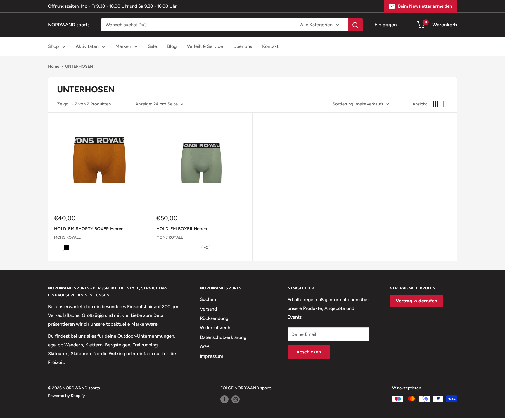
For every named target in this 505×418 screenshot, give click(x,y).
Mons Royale (67, 237)
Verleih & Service (205, 46)
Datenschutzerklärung (223, 337)
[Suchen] (355, 24)
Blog (172, 46)
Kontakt (270, 46)
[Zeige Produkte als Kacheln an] (435, 104)
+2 (206, 247)
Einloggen (385, 24)
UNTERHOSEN (79, 66)
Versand (208, 309)
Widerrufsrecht (216, 327)
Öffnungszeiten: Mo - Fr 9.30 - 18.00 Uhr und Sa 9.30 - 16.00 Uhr (112, 6)
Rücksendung (214, 318)
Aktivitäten (87, 46)
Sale (152, 46)
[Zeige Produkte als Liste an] (445, 104)
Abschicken (308, 352)
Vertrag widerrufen (416, 300)
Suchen (208, 299)
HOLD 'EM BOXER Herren (181, 228)
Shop (53, 46)
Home (53, 66)
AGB (205, 346)
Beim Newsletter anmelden (425, 6)
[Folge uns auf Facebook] (224, 399)
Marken (123, 46)
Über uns (242, 46)
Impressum (211, 356)
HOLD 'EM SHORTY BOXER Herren (88, 228)
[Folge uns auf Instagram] (235, 399)
